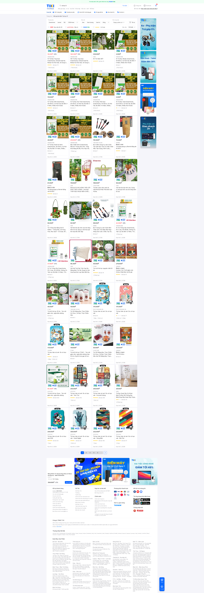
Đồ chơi (67, 543)
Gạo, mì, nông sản (60, 559)
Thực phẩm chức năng (60, 577)
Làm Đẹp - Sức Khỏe (58, 574)
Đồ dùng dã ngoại (142, 554)
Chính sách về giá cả (99, 498)
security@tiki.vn (64, 511)
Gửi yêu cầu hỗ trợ (57, 496)
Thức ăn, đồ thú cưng (60, 563)
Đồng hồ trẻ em (107, 556)
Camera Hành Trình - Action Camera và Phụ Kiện (141, 571)
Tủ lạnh (137, 544)
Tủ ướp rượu (147, 548)
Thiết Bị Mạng (100, 563)
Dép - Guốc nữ (82, 565)
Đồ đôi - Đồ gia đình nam (83, 556)
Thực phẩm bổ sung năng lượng (142, 562)
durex (84, 533)
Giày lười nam (76, 573)
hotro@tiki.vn (64, 509)
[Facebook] (134, 491)
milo (96, 533)
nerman (120, 533)
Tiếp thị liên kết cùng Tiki (81, 506)
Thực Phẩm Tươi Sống (59, 553)
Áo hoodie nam (79, 555)
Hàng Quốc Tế (117, 541)
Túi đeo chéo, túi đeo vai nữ (79, 581)
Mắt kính (105, 549)
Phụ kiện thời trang (98, 547)
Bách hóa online (119, 549)
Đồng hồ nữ (100, 554)
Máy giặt (137, 545)
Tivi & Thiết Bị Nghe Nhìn (121, 553)
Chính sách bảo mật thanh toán (82, 496)
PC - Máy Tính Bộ (99, 564)
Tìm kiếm (124, 5)
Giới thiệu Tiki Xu (79, 504)
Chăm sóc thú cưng (97, 580)
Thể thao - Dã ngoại (119, 545)
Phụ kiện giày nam (79, 575)
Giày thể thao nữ (144, 561)
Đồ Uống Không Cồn (101, 586)
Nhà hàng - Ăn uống (120, 573)
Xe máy (117, 582)
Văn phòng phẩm (124, 587)
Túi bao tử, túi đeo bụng (84, 588)
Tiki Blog (77, 492)
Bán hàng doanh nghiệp (80, 508)
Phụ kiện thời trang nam (101, 549)
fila (70, 534)
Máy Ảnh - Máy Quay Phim (140, 567)
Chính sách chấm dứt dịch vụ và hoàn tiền (103, 511)
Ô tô (121, 582)
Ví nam (74, 587)
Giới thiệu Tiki (78, 491)
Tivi (136, 547)
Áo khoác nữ (83, 544)
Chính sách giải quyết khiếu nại (82, 500)
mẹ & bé (72, 8)
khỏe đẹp (77, 8)
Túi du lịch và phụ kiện (101, 543)
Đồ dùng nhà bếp (56, 589)
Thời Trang (125, 543)
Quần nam (81, 552)
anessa (128, 533)
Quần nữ (82, 543)
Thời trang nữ (76, 541)
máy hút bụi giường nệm (141, 586)
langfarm (59, 534)
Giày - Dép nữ (76, 563)
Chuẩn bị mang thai (59, 551)
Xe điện (126, 580)
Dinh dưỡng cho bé (59, 547)
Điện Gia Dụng (56, 587)
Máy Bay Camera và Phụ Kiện (141, 576)
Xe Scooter (125, 582)
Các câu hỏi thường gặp (58, 494)
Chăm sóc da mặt (57, 575)
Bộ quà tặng (99, 587)
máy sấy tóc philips (142, 582)
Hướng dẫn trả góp (57, 505)
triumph (107, 533)
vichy (67, 534)
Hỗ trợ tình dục (64, 583)
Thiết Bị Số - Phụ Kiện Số (119, 557)
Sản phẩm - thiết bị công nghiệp (122, 551)
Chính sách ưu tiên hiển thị (101, 505)
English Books (120, 589)
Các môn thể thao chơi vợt (142, 560)
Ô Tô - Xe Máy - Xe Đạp (119, 579)
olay (136, 533)
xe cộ (67, 8)
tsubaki (73, 534)
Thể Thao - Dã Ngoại (139, 551)
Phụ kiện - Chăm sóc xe (118, 580)
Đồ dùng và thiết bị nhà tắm (102, 572)
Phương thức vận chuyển (58, 499)
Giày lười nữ (84, 567)
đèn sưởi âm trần (139, 589)
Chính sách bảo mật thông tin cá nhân (84, 498)
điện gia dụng (61, 8)
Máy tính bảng (59, 571)
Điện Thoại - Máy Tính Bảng (60, 567)
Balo (94, 543)
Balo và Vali (96, 541)
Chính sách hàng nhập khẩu (59, 507)
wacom (124, 533)
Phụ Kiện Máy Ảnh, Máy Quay (139, 568)
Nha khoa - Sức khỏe (121, 575)
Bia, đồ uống (57, 560)
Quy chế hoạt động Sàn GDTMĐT (102, 491)
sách (87, 8)
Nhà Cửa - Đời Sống (98, 567)
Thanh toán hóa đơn (117, 571)
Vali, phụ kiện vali (107, 544)
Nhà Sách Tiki (117, 586)
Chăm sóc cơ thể (59, 578)
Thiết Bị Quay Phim (141, 575)
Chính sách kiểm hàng (58, 501)
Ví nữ (87, 581)
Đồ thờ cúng (98, 575)
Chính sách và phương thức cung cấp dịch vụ (103, 508)
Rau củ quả (57, 556)
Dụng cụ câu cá (139, 558)
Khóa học (125, 571)
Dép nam (80, 574)
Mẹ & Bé (121, 548)
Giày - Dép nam (77, 571)
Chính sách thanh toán (100, 504)
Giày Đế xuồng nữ (82, 568)
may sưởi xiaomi (140, 584)
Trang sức (95, 554)
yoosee (133, 533)
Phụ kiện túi (87, 582)
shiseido (55, 534)
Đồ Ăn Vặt (98, 584)
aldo (103, 533)
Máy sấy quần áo (140, 548)
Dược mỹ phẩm (65, 584)
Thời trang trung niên (80, 548)
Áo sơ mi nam (82, 554)
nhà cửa (83, 8)
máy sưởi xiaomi (143, 586)
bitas (148, 533)
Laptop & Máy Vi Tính (124, 551)
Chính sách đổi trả (57, 503)
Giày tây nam (83, 573)
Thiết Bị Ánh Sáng (142, 570)
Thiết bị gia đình (65, 589)
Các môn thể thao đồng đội (142, 559)
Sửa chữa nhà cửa (99, 570)
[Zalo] (141, 491)
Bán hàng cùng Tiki (99, 492)
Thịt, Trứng (59, 555)
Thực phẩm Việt (64, 556)
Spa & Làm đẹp (122, 572)
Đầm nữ (78, 543)
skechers (99, 533)
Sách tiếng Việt (116, 587)
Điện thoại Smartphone (58, 568)
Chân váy (82, 545)
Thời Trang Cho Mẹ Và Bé (58, 543)
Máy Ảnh (145, 576)
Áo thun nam (75, 552)
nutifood (112, 533)
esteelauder (62, 533)
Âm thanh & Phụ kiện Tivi (138, 543)
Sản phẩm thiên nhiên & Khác (61, 580)
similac (139, 533)
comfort (144, 533)
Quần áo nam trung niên (80, 559)
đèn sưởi (140, 580)
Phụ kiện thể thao (142, 555)
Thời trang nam (77, 551)
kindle (115, 533)
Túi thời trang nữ (77, 579)
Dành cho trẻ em (59, 561)
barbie (73, 533)
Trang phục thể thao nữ (138, 552)
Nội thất (99, 571)
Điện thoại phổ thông (60, 570)
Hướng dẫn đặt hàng (57, 498)
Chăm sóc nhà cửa (61, 564)
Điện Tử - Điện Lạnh (138, 541)
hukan (63, 534)
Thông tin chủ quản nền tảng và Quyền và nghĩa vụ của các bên (103, 515)
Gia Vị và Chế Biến (99, 583)
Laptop (105, 564)
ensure (80, 533)
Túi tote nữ (81, 582)
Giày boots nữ (78, 567)
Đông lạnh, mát (62, 558)
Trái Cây (54, 555)
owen (77, 533)
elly (93, 533)
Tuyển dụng (78, 494)
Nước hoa (58, 583)
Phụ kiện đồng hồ (99, 556)
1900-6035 (59, 491)
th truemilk (68, 533)
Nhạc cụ (103, 575)
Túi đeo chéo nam (81, 587)
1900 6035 (58, 526)
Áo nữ (74, 543)
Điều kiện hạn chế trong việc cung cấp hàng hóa (103, 501)
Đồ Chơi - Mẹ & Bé (58, 541)
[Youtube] (138, 491)
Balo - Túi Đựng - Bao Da (141, 572)
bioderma (89, 533)
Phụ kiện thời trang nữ (98, 549)
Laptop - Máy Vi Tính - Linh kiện (102, 558)
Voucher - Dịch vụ (118, 569)
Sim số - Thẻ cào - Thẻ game (124, 576)
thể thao (92, 8)
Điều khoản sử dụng (79, 502)
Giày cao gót (76, 565)
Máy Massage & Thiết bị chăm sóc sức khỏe (62, 579)
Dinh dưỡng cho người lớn (61, 548)
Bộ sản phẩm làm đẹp (61, 584)
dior (58, 533)
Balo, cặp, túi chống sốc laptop (102, 544)
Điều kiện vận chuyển (80, 510)
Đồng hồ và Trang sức (99, 553)
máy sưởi (135, 580)
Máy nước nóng (141, 547)
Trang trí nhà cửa (96, 568)
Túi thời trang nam (78, 585)
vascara (54, 533)
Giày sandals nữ (80, 566)
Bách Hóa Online (97, 579)
